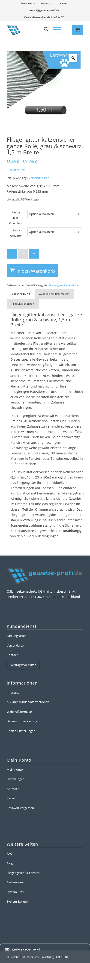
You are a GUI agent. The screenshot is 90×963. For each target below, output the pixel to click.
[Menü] (54, 30)
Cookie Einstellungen (21, 731)
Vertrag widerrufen (23, 665)
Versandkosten (39, 178)
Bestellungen (15, 779)
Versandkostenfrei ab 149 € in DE (44, 17)
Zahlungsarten (17, 636)
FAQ (9, 853)
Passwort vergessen (20, 808)
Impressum (14, 692)
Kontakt (12, 655)
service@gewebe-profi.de (44, 10)
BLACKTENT (61, 957)
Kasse (63, 3)
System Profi (15, 892)
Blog (10, 863)
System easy (15, 882)
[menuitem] (28, 3)
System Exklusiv (18, 901)
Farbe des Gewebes (16, 218)
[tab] (21, 294)
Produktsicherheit (23, 303)
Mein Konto (28, 3)
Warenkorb (47, 3)
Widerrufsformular (19, 712)
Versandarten (16, 645)
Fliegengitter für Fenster (23, 873)
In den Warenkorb (35, 271)
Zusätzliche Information (54, 293)
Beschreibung (21, 293)
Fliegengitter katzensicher (64, 285)
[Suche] (43, 30)
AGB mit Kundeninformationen (28, 702)
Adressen (13, 789)
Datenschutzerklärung (22, 721)
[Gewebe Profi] (29, 30)
